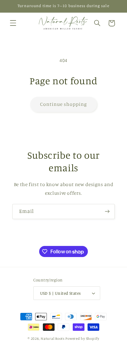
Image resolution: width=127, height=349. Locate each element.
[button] (13, 23)
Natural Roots (53, 338)
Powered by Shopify (82, 338)
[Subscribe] (107, 211)
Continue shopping (63, 104)
